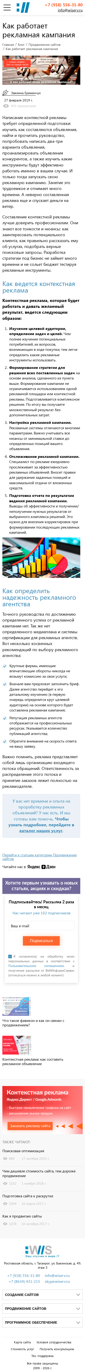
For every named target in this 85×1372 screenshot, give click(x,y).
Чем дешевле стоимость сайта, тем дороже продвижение (39, 1173)
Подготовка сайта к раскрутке (27, 1196)
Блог (21, 45)
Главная (8, 45)
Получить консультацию (57, 1349)
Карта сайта (22, 1342)
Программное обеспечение (31, 1322)
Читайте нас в (14, 867)
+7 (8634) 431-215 (24, 1281)
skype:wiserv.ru (57, 1281)
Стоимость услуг (22, 1349)
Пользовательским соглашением (36, 965)
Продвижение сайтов (44, 45)
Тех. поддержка (42, 1356)
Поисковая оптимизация (23, 1150)
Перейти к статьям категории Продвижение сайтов (39, 857)
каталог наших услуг (40, 830)
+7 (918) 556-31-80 (64, 5)
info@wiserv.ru (70, 10)
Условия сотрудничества (54, 1342)
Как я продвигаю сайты (22, 1216)
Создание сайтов (22, 1295)
